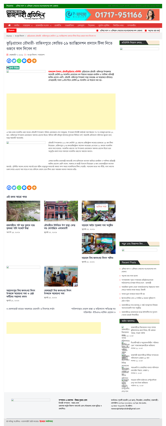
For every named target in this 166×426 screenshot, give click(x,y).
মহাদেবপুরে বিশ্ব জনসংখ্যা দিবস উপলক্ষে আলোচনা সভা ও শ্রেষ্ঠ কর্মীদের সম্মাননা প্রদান (20, 293)
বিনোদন (91, 25)
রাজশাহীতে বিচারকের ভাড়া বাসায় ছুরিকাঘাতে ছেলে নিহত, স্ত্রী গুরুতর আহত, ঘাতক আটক (143, 330)
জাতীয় (16, 25)
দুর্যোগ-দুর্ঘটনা (104, 25)
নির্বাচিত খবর (118, 25)
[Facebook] (9, 61)
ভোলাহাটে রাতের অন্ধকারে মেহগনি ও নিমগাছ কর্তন (31, 308)
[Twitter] (14, 61)
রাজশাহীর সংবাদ (42, 25)
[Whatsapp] (19, 61)
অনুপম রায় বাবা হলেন (151, 30)
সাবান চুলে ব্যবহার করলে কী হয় (133, 294)
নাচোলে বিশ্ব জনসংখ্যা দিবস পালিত (97, 258)
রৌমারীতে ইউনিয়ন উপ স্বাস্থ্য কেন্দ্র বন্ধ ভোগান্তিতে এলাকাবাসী (59, 227)
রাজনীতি (58, 25)
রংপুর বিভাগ (32, 55)
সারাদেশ (26, 25)
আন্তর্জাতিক (69, 25)
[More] (34, 61)
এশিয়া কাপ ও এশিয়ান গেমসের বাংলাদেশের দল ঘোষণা (37, 6)
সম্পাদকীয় (131, 25)
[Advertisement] (61, 111)
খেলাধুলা (81, 25)
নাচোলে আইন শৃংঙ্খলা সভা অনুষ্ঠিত (97, 225)
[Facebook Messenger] (24, 61)
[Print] (29, 61)
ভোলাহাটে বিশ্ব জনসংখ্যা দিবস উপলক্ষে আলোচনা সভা (57, 292)
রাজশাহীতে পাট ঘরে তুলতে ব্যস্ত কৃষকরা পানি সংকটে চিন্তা (20, 227)
